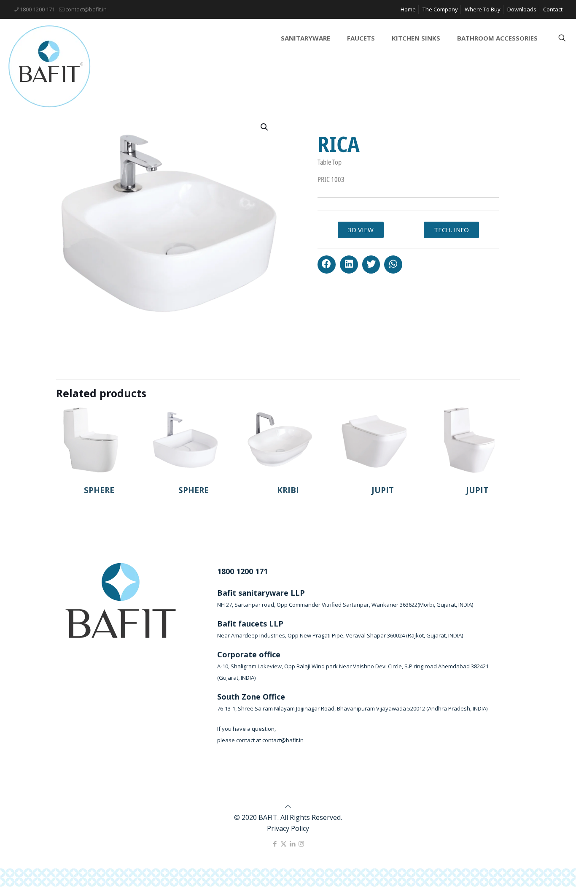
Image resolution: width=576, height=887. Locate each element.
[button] (327, 264)
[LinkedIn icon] (292, 843)
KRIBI (288, 490)
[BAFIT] (49, 66)
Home (408, 9)
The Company (440, 9)
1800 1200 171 (37, 9)
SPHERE (99, 490)
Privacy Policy (288, 828)
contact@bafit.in (86, 9)
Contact (553, 9)
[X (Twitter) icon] (283, 843)
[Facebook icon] (275, 843)
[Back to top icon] (288, 806)
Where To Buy (483, 9)
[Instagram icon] (301, 843)
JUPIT (382, 490)
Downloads (521, 9)
